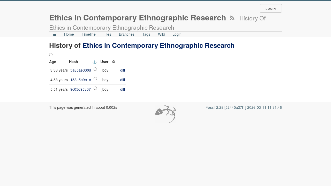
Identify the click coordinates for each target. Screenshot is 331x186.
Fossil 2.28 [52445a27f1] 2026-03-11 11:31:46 (244, 107)
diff (122, 70)
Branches (126, 34)
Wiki (161, 34)
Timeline (89, 34)
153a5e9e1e (80, 79)
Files (107, 34)
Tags (146, 34)
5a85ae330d (80, 70)
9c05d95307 (80, 89)
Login (271, 9)
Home (69, 34)
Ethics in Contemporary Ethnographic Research (158, 45)
